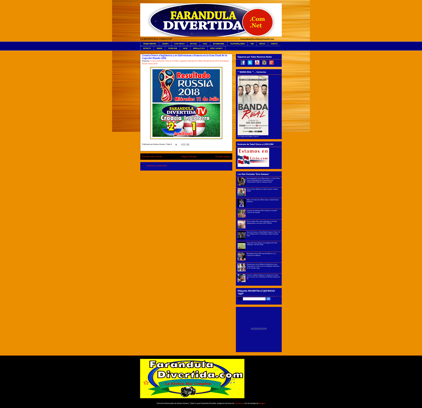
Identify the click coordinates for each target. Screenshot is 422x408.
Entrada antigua (223, 156)
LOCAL (205, 44)
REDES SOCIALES (216, 48)
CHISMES (165, 44)
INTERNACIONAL (218, 44)
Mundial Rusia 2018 (211, 61)
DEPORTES (147, 48)
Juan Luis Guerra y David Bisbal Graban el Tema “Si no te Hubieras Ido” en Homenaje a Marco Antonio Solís (263, 234)
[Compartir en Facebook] (188, 144)
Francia (168, 61)
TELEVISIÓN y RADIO (237, 44)
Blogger (262, 403)
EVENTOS (274, 44)
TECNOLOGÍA (172, 48)
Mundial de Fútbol (195, 61)
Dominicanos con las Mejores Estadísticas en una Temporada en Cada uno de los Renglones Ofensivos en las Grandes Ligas (263, 266)
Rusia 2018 (152, 64)
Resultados (224, 61)
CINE (252, 44)
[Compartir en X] (186, 144)
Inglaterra (183, 61)
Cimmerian (239, 403)
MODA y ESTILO (199, 48)
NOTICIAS (193, 44)
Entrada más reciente (152, 156)
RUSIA (144, 64)
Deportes (160, 61)
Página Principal (189, 156)
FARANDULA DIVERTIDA (156, 166)
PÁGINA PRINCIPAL (149, 44)
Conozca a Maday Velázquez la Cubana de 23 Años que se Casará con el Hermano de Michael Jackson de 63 (263, 277)
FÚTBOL (175, 61)
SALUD (185, 48)
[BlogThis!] (184, 144)
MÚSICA (262, 44)
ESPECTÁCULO (179, 44)
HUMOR (159, 48)
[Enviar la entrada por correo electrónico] (175, 144)
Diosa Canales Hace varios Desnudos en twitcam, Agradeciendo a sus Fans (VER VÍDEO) (262, 222)
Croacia (153, 61)
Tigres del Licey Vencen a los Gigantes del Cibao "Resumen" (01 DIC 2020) (262, 244)
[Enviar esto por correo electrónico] (182, 144)
